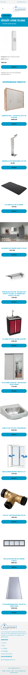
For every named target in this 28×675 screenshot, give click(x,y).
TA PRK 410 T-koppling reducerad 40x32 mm (14, 515)
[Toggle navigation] (2, 8)
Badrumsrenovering (7, 653)
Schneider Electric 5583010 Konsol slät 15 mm (14, 161)
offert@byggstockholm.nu (22, 1)
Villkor (12, 671)
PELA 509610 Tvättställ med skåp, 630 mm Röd (14, 339)
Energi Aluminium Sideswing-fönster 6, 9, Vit (14, 471)
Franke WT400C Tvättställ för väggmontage (14, 428)
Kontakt (8, 671)
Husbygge (4, 648)
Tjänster (4, 643)
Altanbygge (5, 651)
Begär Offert (6, 15)
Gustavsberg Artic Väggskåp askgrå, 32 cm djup (14, 248)
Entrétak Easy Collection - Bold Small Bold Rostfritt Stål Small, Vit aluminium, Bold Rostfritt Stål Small (14, 293)
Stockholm (4, 1)
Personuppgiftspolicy (20, 671)
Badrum (9, 56)
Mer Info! (14, 67)
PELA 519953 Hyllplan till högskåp (14, 204)
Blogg (3, 671)
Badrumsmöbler (16, 56)
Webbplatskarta (14, 672)
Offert (3, 645)
